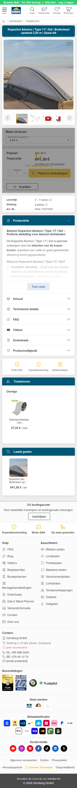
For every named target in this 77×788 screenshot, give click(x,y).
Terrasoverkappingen (59, 590)
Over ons (13, 622)
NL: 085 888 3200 (17, 652)
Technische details (25, 309)
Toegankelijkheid (65, 767)
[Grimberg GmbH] (48, 706)
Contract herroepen (40, 767)
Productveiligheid (25, 350)
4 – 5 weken (42, 199)
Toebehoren (33, 21)
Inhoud (18, 299)
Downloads (20, 340)
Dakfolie (50, 597)
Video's (12, 563)
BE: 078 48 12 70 (17, 657)
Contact (12, 615)
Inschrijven (39, 516)
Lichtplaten (52, 556)
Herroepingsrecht (12, 767)
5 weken (39, 204)
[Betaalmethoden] (38, 727)
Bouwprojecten (17, 576)
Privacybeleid (59, 760)
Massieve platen (56, 570)
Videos (18, 330)
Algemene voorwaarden (23, 760)
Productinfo (21, 220)
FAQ (16, 319)
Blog (10, 556)
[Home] (3, 21)
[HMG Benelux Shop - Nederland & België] (29, 706)
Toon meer (38, 287)
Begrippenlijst (16, 570)
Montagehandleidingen (17, 588)
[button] (4, 11)
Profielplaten (53, 563)
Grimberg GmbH (16, 638)
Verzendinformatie (18, 608)
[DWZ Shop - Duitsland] (38, 706)
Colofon (44, 760)
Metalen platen (55, 549)
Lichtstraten (15, 21)
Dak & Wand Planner (20, 601)
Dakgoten (51, 604)
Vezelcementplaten (57, 576)
